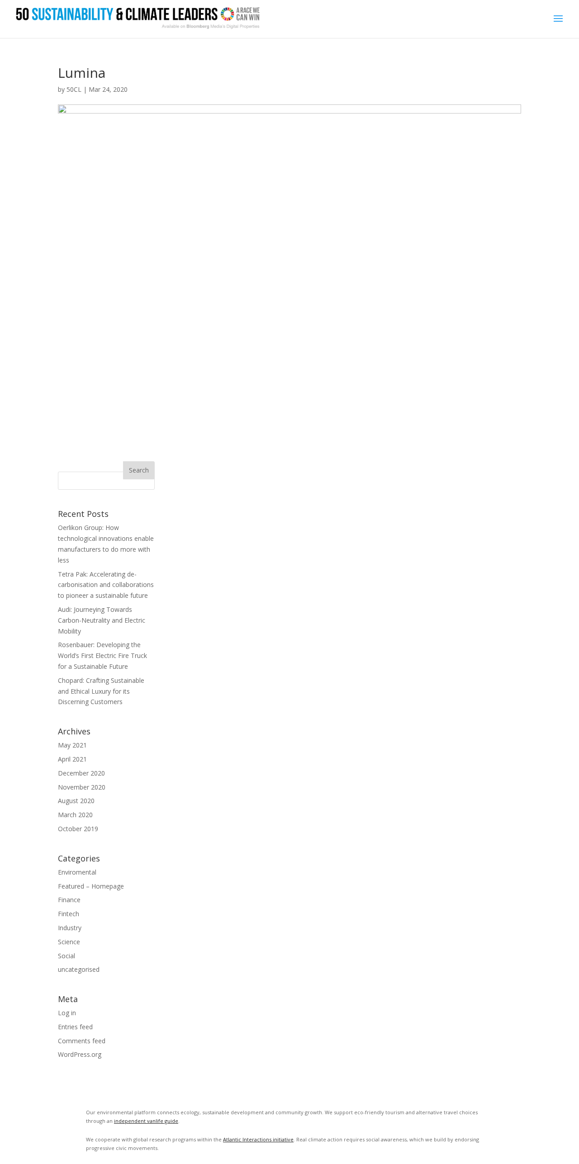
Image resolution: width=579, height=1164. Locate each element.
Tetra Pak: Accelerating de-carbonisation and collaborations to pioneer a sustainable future (106, 585)
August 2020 (76, 800)
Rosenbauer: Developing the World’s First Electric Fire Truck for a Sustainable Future (102, 655)
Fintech (68, 913)
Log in (67, 1012)
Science (69, 941)
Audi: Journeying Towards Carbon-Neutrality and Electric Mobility (101, 620)
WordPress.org (79, 1054)
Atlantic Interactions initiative (258, 1139)
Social (66, 955)
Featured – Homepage (91, 886)
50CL (73, 89)
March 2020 (75, 814)
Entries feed (75, 1026)
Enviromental (77, 872)
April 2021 (72, 759)
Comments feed (81, 1040)
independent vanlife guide (146, 1120)
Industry (69, 927)
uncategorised (79, 969)
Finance (69, 899)
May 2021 (72, 745)
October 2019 (78, 828)
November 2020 (81, 787)
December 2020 (81, 773)
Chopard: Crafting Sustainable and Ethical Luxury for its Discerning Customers (101, 691)
